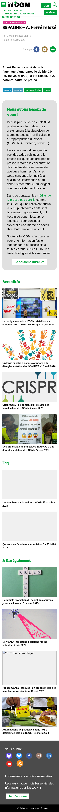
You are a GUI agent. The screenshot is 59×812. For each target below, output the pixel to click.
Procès (47, 90)
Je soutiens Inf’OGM (29, 262)
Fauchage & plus (33, 90)
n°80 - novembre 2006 (14, 22)
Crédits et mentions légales (32, 808)
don (46, 5)
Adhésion (50, 12)
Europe (7, 90)
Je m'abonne (17, 796)
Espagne (17, 90)
